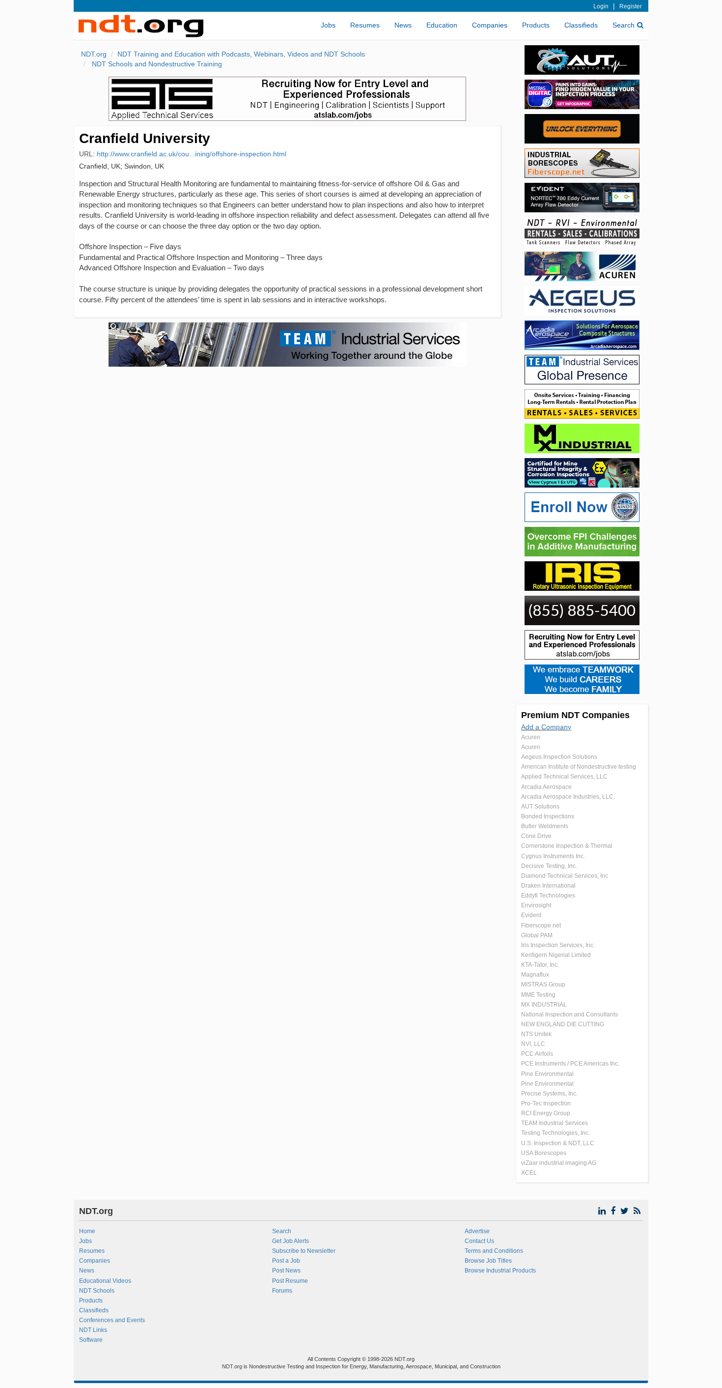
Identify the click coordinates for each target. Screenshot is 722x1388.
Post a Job (286, 1260)
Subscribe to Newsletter (303, 1250)
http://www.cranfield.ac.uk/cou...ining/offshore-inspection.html (191, 154)
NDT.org (94, 54)
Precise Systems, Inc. (549, 1093)
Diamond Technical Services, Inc (564, 875)
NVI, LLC (533, 1044)
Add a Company (546, 727)
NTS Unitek (536, 1034)
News (403, 25)
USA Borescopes (543, 1153)
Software (91, 1339)
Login (601, 6)
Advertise (477, 1231)
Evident (531, 915)
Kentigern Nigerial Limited (556, 955)
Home (87, 1231)
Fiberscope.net (541, 925)
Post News (286, 1270)
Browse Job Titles (488, 1260)
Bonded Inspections (547, 816)
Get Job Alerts (290, 1241)
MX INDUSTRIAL (544, 1004)
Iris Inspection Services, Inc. (558, 945)
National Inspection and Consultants (569, 1014)
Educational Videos (105, 1280)
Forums (282, 1290)
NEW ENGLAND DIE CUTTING (562, 1024)
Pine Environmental (547, 1073)
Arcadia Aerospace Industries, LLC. (568, 796)
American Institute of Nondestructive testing (578, 766)
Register (630, 6)
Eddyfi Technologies (548, 895)
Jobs (328, 25)
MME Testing (538, 994)
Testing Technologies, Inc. (555, 1132)
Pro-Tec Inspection (546, 1103)
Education (441, 25)
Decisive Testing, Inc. (549, 866)
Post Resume (290, 1280)
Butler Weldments (544, 826)
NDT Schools (96, 1290)
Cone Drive (536, 836)
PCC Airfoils (537, 1053)
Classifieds (581, 25)
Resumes (365, 25)
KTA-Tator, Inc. (540, 964)
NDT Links (93, 1330)
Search (623, 25)
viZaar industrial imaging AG (558, 1162)
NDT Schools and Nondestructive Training (156, 64)
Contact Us (479, 1241)
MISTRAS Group (543, 984)
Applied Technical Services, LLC (564, 776)
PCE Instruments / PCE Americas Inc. (570, 1063)
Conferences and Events (112, 1320)
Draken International (548, 885)
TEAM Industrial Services (554, 1123)
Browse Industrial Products (500, 1270)
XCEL (529, 1172)
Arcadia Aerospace (546, 786)
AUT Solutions (540, 806)
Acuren (530, 737)
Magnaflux (535, 974)
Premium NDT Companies (575, 715)
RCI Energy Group (545, 1113)
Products (536, 25)
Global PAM (537, 935)
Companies (489, 25)
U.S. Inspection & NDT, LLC (557, 1143)
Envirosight (536, 905)
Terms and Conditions (494, 1250)
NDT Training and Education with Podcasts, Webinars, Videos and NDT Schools (241, 54)
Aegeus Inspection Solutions (559, 756)
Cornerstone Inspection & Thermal (566, 845)
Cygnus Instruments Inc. (553, 856)
